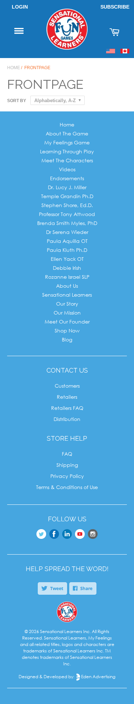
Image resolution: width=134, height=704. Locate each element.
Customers (67, 386)
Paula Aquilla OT (67, 241)
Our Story (67, 304)
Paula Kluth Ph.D (67, 250)
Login (20, 7)
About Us (67, 286)
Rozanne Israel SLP (67, 277)
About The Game (67, 133)
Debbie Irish (67, 268)
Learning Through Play (67, 151)
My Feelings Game (67, 142)
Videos (67, 169)
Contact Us (67, 370)
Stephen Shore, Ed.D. (67, 205)
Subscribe (114, 7)
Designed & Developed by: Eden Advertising (67, 676)
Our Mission (67, 313)
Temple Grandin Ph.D (67, 196)
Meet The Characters (67, 160)
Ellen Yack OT (67, 259)
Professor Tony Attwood (67, 214)
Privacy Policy (67, 476)
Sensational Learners (67, 295)
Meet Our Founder (67, 322)
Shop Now (67, 330)
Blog (67, 339)
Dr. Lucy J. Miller (67, 187)
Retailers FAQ (67, 408)
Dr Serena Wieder (67, 232)
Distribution (67, 419)
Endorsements (67, 178)
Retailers (67, 397)
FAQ (67, 454)
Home (13, 67)
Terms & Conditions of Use (67, 487)
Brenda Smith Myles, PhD (67, 223)
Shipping (67, 465)
